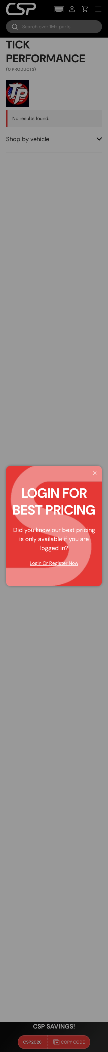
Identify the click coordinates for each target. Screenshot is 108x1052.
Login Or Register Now (54, 563)
